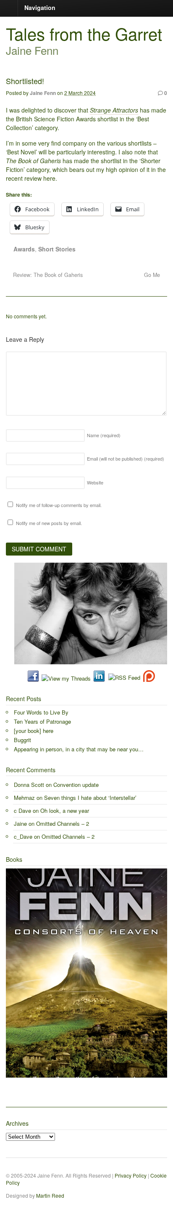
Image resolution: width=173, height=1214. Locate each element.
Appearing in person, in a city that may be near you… (79, 749)
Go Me (153, 275)
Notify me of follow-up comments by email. (59, 505)
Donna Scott (29, 785)
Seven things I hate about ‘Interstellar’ (90, 798)
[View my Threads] (66, 678)
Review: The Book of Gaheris (47, 275)
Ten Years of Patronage (42, 721)
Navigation (39, 7)
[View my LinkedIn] (99, 678)
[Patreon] (147, 678)
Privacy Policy (131, 1175)
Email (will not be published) (125, 458)
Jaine (20, 823)
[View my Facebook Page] (33, 678)
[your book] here (33, 731)
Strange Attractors (114, 110)
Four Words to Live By (41, 712)
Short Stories (57, 249)
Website (95, 482)
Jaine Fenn (43, 93)
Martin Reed (50, 1195)
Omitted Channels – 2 (62, 823)
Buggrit (22, 740)
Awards (24, 249)
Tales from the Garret (84, 33)
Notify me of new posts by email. (49, 523)
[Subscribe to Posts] (123, 678)
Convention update (76, 785)
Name (104, 435)
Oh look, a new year (64, 810)
